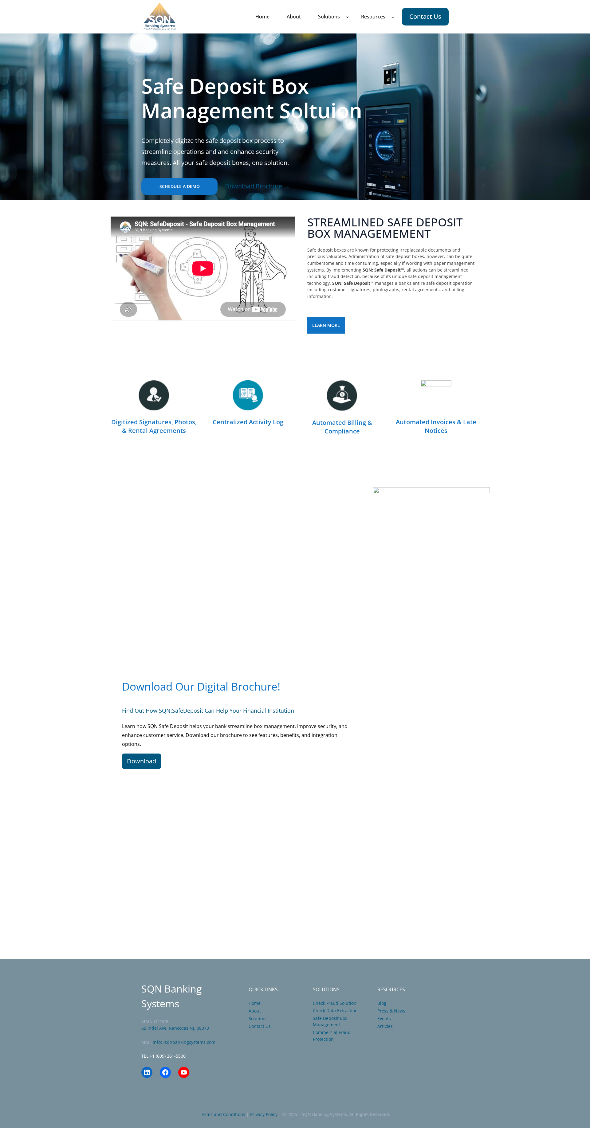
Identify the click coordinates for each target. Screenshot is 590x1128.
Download (141, 761)
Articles (385, 1026)
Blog (381, 1003)
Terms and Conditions (222, 1114)
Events (384, 1018)
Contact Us (425, 16)
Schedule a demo (179, 186)
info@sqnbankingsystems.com (184, 1042)
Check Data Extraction (335, 1010)
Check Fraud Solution (334, 1003)
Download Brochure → (257, 186)
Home (255, 1003)
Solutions (258, 1018)
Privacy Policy (263, 1114)
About (255, 1011)
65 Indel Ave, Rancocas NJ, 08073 (175, 1028)
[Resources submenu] (393, 16)
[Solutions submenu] (347, 16)
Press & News (391, 1011)
